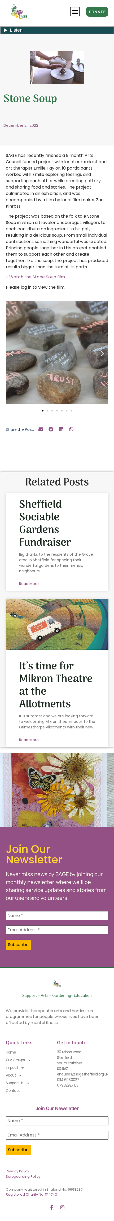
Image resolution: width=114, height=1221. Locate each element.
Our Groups (15, 1060)
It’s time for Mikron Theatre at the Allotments (56, 685)
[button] (75, 11)
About (11, 1075)
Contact (13, 1090)
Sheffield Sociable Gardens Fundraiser (45, 523)
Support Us (15, 1083)
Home (11, 1052)
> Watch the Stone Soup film (35, 277)
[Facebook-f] (51, 1207)
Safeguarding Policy (23, 1176)
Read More (29, 584)
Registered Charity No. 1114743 (31, 1194)
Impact (12, 1067)
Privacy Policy (17, 1171)
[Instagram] (62, 1207)
